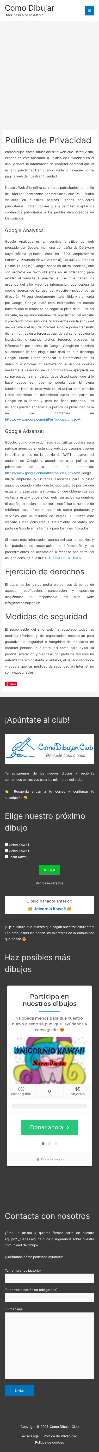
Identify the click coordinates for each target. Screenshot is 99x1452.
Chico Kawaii (19, 845)
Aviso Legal (30, 1436)
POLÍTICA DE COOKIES (63, 558)
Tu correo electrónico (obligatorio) (31, 1290)
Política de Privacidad (60, 1436)
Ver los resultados (49, 883)
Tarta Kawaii (18, 857)
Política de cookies (49, 1442)
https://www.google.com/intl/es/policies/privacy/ (42, 419)
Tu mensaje (14, 1309)
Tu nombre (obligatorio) (23, 1270)
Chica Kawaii (19, 851)
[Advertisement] (49, 73)
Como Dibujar (29, 8)
